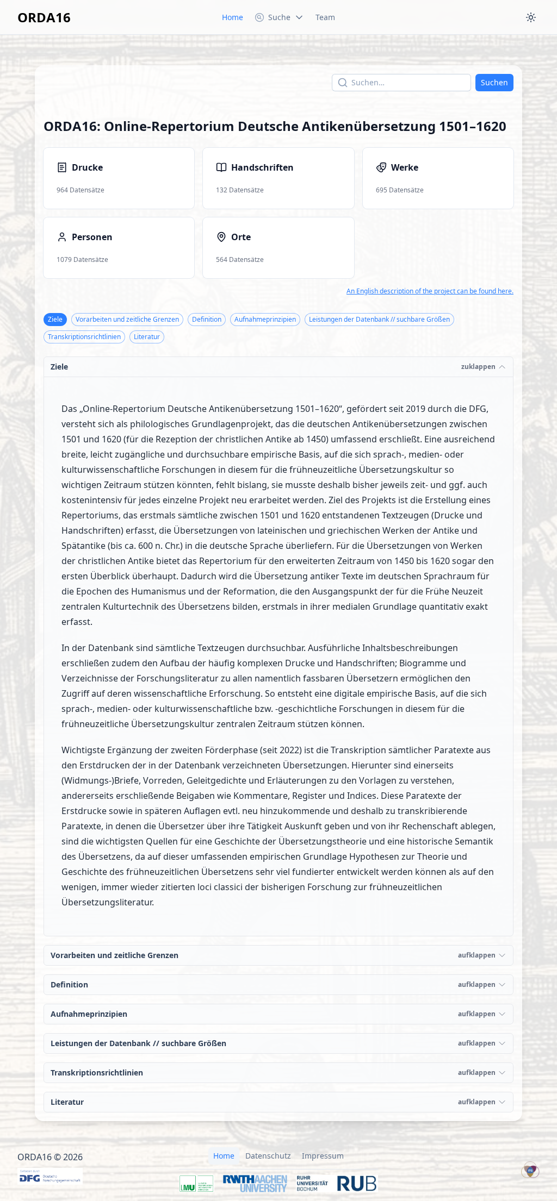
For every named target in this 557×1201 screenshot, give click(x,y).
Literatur (147, 336)
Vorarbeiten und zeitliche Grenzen (127, 319)
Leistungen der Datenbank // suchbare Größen (379, 319)
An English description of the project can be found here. (429, 291)
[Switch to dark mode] (531, 17)
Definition (206, 319)
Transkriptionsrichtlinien (84, 336)
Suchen (494, 82)
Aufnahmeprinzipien (265, 319)
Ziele (55, 319)
